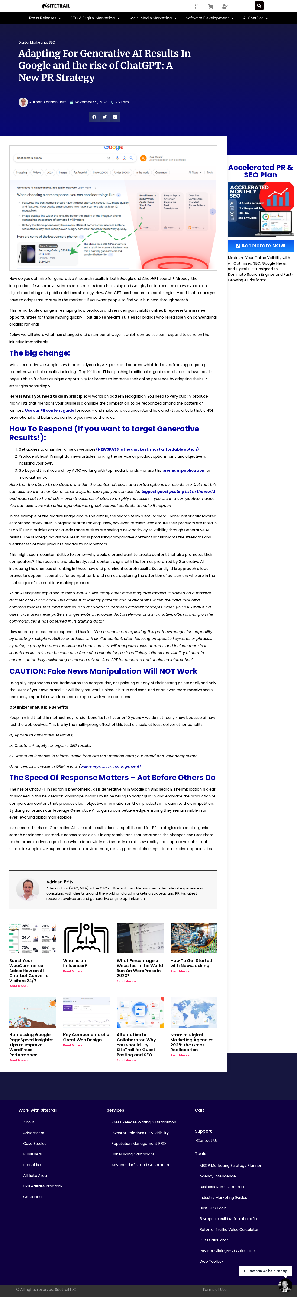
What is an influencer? (75, 963)
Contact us (33, 1196)
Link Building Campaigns (133, 1154)
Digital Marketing (33, 42)
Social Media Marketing (150, 18)
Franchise (32, 1164)
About (28, 1122)
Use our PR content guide (49, 410)
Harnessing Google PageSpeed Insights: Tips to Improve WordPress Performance (31, 1044)
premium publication (183, 470)
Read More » (18, 986)
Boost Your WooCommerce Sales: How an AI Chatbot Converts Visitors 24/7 (28, 970)
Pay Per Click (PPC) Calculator (227, 1250)
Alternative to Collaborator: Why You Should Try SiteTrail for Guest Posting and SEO (136, 1044)
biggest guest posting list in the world (178, 491)
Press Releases (42, 18)
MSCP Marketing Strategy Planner (230, 1165)
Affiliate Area (35, 1175)
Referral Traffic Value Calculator (229, 1229)
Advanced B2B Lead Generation (140, 1164)
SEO (52, 42)
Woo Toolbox (211, 1261)
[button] (259, 5)
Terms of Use (215, 1289)
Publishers (32, 1154)
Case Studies (34, 1143)
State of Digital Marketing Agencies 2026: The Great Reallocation (192, 1042)
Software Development (207, 18)
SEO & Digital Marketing (92, 18)
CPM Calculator (214, 1240)
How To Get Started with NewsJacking (191, 963)
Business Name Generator (223, 1186)
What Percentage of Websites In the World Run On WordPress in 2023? (140, 968)
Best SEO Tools (213, 1208)
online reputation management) (111, 766)
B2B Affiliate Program (42, 1186)
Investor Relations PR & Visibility (140, 1133)
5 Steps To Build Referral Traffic (228, 1218)
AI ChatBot (253, 18)
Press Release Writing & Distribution (143, 1122)
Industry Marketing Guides (223, 1197)
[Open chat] (285, 1285)
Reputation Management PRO (138, 1143)
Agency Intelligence (218, 1176)
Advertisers (33, 1133)
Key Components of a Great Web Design (86, 1037)
